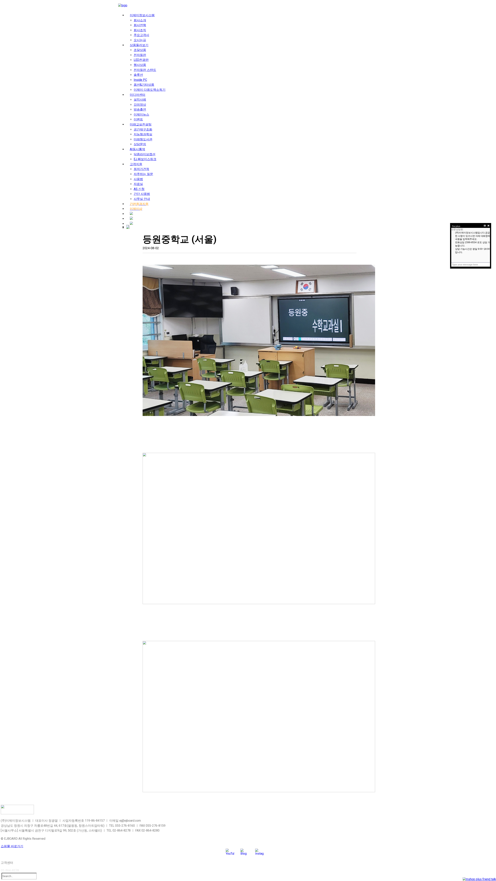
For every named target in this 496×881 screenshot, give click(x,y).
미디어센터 (137, 95)
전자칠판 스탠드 (145, 70)
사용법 (138, 179)
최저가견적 (141, 169)
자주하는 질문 (143, 174)
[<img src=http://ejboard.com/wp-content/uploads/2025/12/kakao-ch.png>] (131, 224)
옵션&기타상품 (144, 84)
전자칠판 (140, 55)
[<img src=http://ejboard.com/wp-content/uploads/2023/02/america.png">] (128, 227)
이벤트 (138, 119)
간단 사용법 (142, 194)
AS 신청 (139, 189)
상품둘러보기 (139, 45)
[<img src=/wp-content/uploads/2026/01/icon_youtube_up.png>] (131, 218)
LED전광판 (141, 60)
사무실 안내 (142, 199)
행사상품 (140, 65)
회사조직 (140, 30)
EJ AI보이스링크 (145, 159)
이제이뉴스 (141, 114)
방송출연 (140, 109)
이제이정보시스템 (142, 15)
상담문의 (140, 144)
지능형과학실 (143, 134)
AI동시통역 (137, 149)
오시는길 (140, 40)
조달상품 (140, 50)
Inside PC (140, 80)
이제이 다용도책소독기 (149, 90)
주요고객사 (141, 35)
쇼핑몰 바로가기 (12, 846)
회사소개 (140, 20)
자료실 (138, 184)
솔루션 (138, 75)
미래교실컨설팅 (141, 124)
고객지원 (136, 164)
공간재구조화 (143, 129)
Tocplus (456, 226)
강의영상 (140, 104)
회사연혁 (140, 25)
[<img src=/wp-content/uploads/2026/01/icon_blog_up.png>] (131, 214)
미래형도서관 (143, 139)
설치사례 (140, 99)
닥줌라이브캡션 (144, 154)
